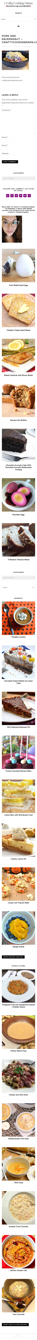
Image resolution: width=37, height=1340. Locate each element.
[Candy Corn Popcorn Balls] (18, 900)
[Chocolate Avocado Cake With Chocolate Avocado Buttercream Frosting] (18, 445)
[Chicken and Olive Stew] (18, 1092)
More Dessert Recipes (13, 957)
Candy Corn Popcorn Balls (18, 903)
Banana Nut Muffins (18, 420)
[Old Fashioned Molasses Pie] (18, 724)
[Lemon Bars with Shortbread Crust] (18, 812)
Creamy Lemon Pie (18, 859)
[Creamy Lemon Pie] (18, 856)
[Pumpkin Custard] (18, 634)
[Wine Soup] (18, 1180)
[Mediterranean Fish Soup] (18, 1136)
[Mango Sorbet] (18, 944)
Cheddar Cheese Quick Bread (18, 330)
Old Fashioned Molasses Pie (18, 727)
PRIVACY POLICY (18, 1336)
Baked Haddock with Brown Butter (18, 375)
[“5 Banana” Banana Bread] (18, 540)
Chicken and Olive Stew (18, 1095)
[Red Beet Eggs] (18, 495)
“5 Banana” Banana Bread (18, 559)
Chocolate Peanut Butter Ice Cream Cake (18, 682)
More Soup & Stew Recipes (15, 1324)
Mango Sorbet (18, 947)
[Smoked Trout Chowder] (18, 1224)
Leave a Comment (27, 46)
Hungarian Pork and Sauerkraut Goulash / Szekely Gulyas (18, 1006)
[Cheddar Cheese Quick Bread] (18, 310)
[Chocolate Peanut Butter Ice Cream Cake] (18, 678)
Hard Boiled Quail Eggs (18, 285)
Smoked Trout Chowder (18, 1226)
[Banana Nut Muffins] (18, 400)
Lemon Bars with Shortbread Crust (18, 815)
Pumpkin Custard (19, 637)
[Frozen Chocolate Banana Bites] (18, 768)
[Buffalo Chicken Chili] (18, 1268)
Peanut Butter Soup (18, 1051)
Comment (6, 110)
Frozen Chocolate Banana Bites (18, 771)
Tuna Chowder (18, 1314)
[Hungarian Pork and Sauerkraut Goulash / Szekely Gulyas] (18, 1002)
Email (5, 145)
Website (5, 153)
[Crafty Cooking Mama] (18, 8)
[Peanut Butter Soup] (18, 1048)
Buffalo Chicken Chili (18, 1270)
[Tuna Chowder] (18, 1312)
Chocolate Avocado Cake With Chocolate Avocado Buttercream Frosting (18, 467)
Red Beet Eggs (18, 515)
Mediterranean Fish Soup (18, 1139)
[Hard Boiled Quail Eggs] (18, 265)
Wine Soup (18, 1182)
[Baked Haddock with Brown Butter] (18, 355)
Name (5, 137)
